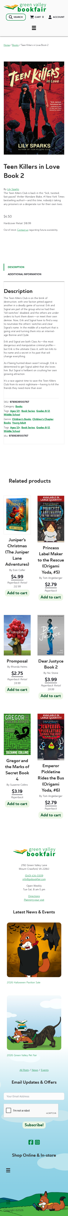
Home (7, 45)
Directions (34, 896)
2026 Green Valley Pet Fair (22, 1055)
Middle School (12, 414)
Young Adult (19, 423)
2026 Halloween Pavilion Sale (23, 982)
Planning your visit (34, 899)
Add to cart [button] (17, 593)
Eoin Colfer (19, 570)
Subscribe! (34, 1125)
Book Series (28, 411)
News (35, 1070)
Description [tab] (16, 267)
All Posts (24, 1070)
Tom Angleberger (52, 578)
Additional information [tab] (24, 274)
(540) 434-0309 (34, 875)
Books (15, 45)
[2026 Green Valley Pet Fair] (34, 1022)
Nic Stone (52, 673)
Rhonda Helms (19, 666)
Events (45, 1070)
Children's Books (21, 419)
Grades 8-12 (43, 411)
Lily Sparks (13, 189)
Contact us (22, 229)
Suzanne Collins (19, 784)
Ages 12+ (15, 411)
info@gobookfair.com (34, 879)
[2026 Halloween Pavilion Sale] (34, 949)
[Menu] (33, 27)
